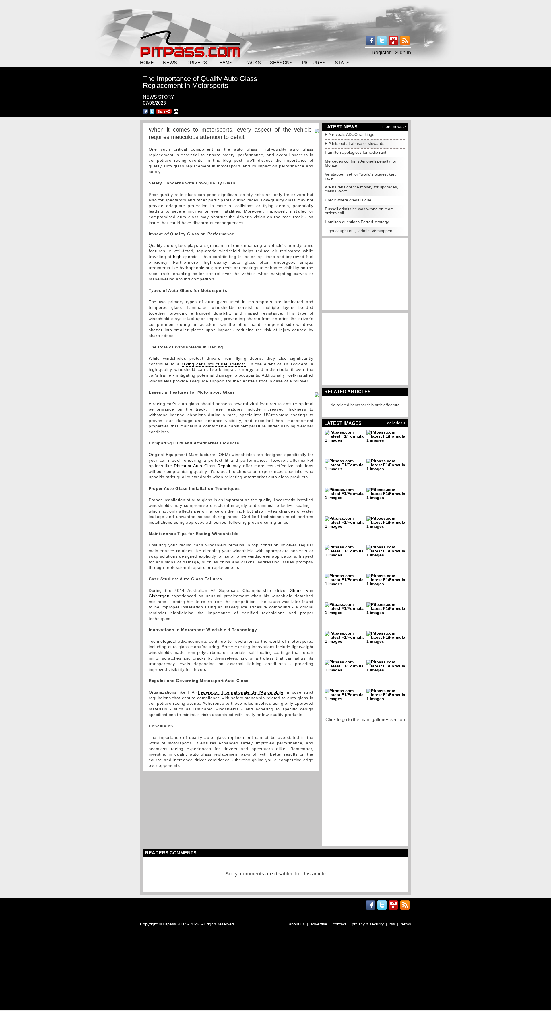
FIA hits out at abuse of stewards (354, 143)
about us (297, 924)
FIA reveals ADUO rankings (349, 134)
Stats (342, 62)
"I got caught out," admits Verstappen (358, 230)
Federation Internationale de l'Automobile (241, 692)
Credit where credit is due (348, 200)
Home (147, 62)
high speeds (185, 256)
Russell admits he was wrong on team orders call (359, 211)
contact (339, 924)
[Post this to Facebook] (145, 111)
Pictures (314, 62)
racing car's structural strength (214, 364)
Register (381, 52)
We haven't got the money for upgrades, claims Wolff (361, 189)
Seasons (281, 62)
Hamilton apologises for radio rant (355, 152)
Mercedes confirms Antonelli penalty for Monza (360, 163)
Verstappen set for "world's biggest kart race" (360, 176)
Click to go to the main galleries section (365, 719)
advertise (319, 924)
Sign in (403, 52)
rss (392, 924)
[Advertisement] (275, 14)
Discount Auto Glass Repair (202, 465)
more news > (394, 126)
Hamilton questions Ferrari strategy (357, 221)
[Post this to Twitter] (152, 111)
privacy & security (368, 924)
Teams (224, 62)
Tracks (251, 62)
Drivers (196, 62)
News (170, 62)
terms (406, 924)
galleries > (396, 423)
